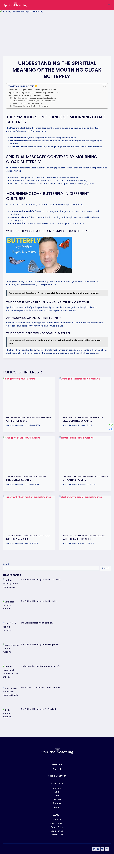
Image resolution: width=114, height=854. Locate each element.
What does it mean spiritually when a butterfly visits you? (36, 101)
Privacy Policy (57, 823)
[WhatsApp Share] (111, 425)
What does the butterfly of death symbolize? (31, 106)
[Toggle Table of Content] (102, 86)
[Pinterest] (98, 849)
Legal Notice (57, 831)
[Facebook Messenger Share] (111, 429)
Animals (57, 788)
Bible (57, 792)
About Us (57, 819)
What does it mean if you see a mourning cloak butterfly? (36, 98)
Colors (57, 795)
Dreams (57, 803)
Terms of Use (57, 834)
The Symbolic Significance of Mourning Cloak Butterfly (32, 90)
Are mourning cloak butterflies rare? (28, 103)
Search (6, 564)
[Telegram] (107, 849)
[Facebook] (94, 849)
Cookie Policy (57, 827)
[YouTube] (102, 849)
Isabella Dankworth (15, 425)
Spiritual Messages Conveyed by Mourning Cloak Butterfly (34, 92)
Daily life (57, 799)
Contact (57, 769)
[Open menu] (109, 5)
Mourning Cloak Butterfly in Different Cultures (29, 95)
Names (57, 807)
